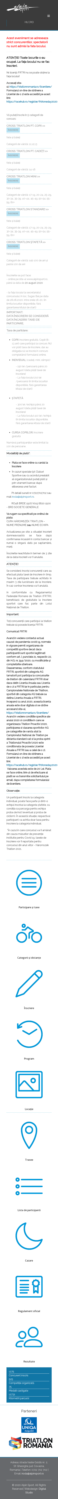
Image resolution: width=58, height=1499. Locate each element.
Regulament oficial (29, 1311)
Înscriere (29, 1008)
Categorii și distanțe (29, 957)
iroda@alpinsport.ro (23, 496)
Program (29, 1058)
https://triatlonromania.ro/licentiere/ (31, 86)
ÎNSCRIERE (13, 130)
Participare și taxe (29, 907)
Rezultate (29, 1361)
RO (32, 22)
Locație (29, 1109)
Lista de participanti (29, 1210)
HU (27, 22)
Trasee (29, 1159)
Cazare (29, 1260)
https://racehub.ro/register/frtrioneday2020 (31, 101)
